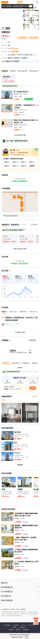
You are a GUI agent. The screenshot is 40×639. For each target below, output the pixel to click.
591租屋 (14, 627)
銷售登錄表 (34, 224)
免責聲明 (11, 629)
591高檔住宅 (22, 627)
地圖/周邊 (32, 340)
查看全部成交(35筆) (20, 249)
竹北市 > (18, 609)
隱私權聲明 (26, 629)
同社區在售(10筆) (20, 135)
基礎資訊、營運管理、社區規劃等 (17, 58)
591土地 (23, 625)
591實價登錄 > (5, 609)
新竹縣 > (12, 609)
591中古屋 (30, 625)
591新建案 (15, 625)
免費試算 (32, 388)
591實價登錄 (7, 625)
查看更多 (20, 465)
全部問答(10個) (20, 332)
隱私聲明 (20, 637)
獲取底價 (29, 99)
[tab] (5, 225)
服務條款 (18, 629)
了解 (30, 6)
